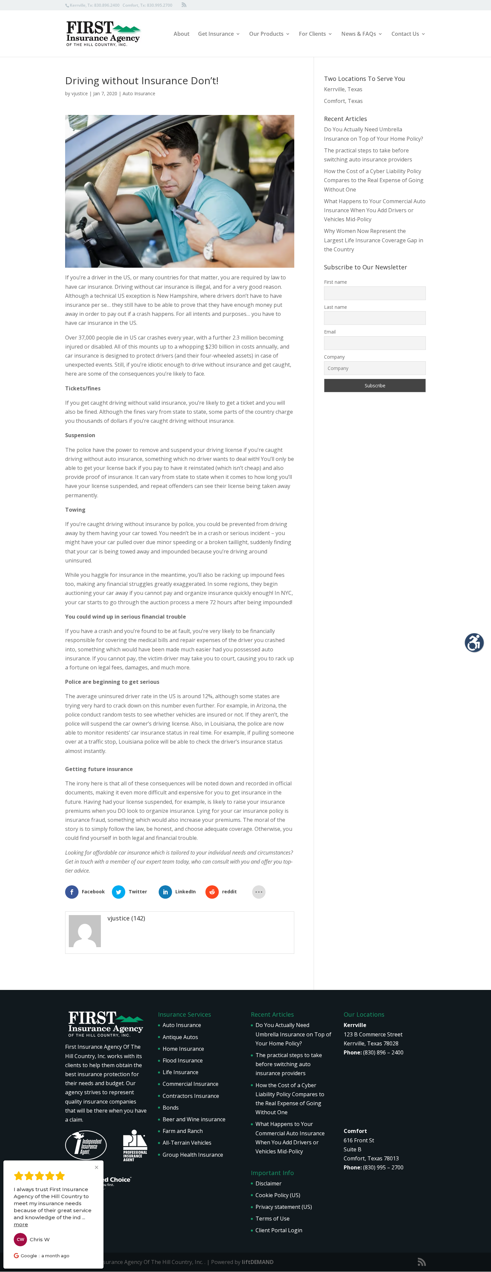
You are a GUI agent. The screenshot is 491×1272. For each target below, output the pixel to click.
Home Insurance (183, 1048)
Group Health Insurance (193, 1154)
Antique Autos (180, 1037)
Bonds (171, 1107)
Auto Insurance (139, 93)
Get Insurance (216, 34)
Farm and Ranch (183, 1131)
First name (335, 282)
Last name (335, 307)
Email (330, 332)
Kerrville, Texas (343, 89)
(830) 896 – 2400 (383, 1052)
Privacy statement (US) (284, 1207)
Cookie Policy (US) (278, 1195)
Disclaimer (269, 1183)
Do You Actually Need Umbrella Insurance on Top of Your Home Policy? (293, 1034)
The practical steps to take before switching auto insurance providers (289, 1064)
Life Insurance (180, 1072)
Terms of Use (273, 1218)
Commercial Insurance (190, 1084)
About (181, 34)
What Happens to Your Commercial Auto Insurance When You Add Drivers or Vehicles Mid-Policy (375, 210)
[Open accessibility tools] (474, 643)
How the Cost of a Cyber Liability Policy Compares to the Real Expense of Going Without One (374, 180)
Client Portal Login (279, 1230)
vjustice (79, 93)
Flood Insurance (183, 1060)
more (21, 1224)
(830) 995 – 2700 (383, 1167)
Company (334, 357)
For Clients (312, 34)
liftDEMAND (258, 1262)
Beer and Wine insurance (194, 1119)
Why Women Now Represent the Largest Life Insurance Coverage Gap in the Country (373, 240)
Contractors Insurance (191, 1096)
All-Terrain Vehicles (187, 1142)
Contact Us (405, 34)
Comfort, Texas (343, 101)
